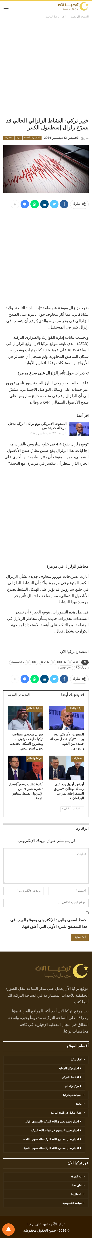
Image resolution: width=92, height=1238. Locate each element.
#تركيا (75, 662)
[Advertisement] (46, 68)
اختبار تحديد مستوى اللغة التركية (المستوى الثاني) (51, 1148)
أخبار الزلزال (61, 662)
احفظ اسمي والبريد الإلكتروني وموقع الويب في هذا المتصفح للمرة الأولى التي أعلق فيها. (49, 924)
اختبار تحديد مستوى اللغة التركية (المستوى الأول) (52, 1122)
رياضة (79, 1104)
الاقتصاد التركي (70, 1077)
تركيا (18, 138)
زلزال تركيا (81, 668)
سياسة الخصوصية (72, 1203)
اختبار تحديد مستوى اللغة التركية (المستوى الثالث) (51, 1139)
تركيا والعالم (75, 708)
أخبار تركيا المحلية (32, 138)
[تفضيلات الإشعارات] (8, 1229)
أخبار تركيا (76, 1060)
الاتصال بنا (76, 1194)
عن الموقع (76, 1177)
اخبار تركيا (45, 662)
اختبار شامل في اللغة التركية (66, 1113)
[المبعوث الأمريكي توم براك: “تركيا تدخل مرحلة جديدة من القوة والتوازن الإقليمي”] (79, 429)
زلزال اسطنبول (18, 662)
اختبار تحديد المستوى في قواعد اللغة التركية (54, 1131)
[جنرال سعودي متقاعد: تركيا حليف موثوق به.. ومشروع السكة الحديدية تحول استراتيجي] (25, 718)
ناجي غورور (66, 668)
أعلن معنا (77, 1185)
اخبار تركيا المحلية (69, 1069)
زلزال (33, 662)
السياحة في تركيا (72, 1095)
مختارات (8, 138)
